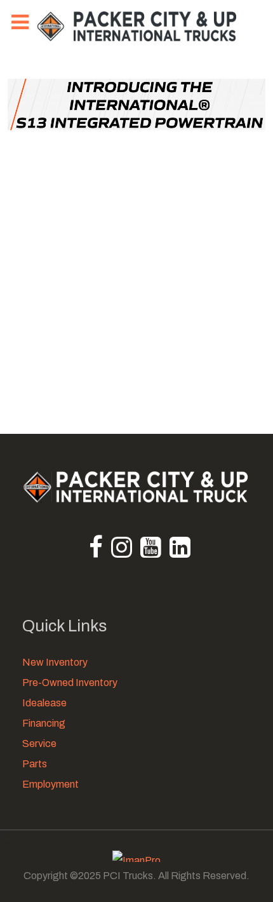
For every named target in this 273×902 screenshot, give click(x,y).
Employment (50, 784)
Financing (43, 723)
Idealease (44, 702)
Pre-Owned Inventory (69, 682)
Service (39, 743)
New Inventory (55, 662)
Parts (34, 763)
